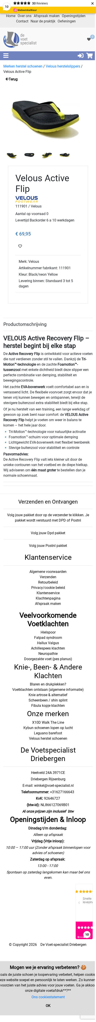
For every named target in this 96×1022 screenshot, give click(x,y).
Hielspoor (48, 632)
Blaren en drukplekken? (48, 684)
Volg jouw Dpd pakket (48, 533)
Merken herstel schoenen (22, 66)
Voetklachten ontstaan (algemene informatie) (48, 689)
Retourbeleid (48, 582)
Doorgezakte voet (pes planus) (48, 659)
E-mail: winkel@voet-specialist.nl (48, 785)
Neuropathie (48, 653)
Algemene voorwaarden (48, 572)
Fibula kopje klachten (48, 705)
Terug (13, 79)
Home (10, 16)
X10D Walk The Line (48, 722)
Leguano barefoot (48, 733)
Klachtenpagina (48, 598)
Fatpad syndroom (48, 638)
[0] (89, 39)
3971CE (58, 773)
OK (48, 1006)
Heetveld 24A (41, 773)
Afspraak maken (47, 16)
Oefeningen (67, 21)
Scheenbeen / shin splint (48, 700)
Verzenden (48, 577)
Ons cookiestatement (48, 997)
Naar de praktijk (43, 21)
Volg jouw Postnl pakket (48, 546)
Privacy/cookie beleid (48, 588)
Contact (22, 21)
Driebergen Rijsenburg (48, 779)
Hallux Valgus (48, 643)
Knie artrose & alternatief (48, 695)
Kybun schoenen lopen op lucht (48, 728)
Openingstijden (74, 16)
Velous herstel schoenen (48, 738)
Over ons (24, 16)
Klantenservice (48, 593)
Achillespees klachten (48, 648)
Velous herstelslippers (63, 66)
